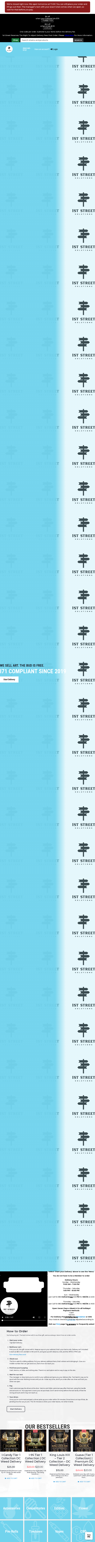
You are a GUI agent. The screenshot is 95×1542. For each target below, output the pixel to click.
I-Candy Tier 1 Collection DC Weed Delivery (11, 1458)
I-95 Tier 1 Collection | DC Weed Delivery (35, 1458)
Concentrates (35, 1508)
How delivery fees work (18, 1354)
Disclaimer (80, 1317)
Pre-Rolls (11, 1531)
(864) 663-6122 (27, 49)
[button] (89, 1536)
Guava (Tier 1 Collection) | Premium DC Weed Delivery (84, 1460)
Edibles (59, 1508)
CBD (83, 1531)
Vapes (59, 1531)
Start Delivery (16, 1409)
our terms (71, 1320)
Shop (15, 40)
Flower (83, 1508)
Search (78, 40)
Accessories (11, 1508)
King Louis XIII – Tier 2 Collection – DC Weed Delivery (59, 1460)
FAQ (58, 1324)
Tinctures (35, 1531)
